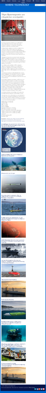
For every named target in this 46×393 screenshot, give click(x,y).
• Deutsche (14, 0)
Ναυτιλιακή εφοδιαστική (6, 387)
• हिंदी (33, 0)
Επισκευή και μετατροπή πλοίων (7, 119)
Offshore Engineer (32, 387)
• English (23, 2)
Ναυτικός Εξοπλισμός (17, 121)
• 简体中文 (3, 0)
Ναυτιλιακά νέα (15, 387)
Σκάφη (23, 121)
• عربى (19, 0)
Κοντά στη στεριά (17, 119)
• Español (8, 0)
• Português (28, 0)
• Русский (43, 0)
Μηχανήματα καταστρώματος (7, 121)
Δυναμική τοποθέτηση (20, 118)
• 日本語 (23, 0)
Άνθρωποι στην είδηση (11, 118)
